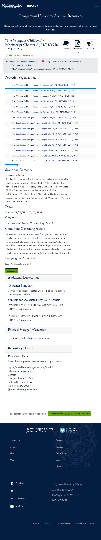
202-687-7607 (59, 500)
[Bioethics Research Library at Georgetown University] (68, 429)
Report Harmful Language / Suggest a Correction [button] (69, 413)
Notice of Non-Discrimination (85, 523)
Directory (14, 446)
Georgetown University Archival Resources (50, 16)
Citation (66, 48)
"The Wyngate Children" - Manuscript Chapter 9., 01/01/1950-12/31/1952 (43, 106)
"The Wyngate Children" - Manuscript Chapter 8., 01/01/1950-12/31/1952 (43, 101)
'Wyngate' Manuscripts (21, 65)
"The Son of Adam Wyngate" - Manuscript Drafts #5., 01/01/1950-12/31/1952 (45, 144)
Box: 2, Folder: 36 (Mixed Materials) (31, 338)
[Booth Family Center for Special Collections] (40, 429)
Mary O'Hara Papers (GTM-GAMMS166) (63, 61)
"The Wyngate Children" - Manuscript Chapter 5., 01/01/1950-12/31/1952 (43, 85)
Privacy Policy (35, 523)
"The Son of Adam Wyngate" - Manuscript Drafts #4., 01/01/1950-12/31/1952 (45, 139)
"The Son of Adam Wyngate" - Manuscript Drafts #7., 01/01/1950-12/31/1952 (45, 155)
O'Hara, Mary (37, 223)
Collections (61, 453)
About (58, 466)
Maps (12, 459)
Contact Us (15, 440)
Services (59, 440)
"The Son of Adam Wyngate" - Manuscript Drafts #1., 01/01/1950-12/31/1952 (45, 123)
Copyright (48, 523)
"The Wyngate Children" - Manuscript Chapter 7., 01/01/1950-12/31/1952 (43, 95)
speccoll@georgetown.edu (24, 389)
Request (90, 48)
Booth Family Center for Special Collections (42, 25)
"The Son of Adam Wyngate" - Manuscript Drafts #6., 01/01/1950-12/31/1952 (45, 150)
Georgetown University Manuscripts (23, 61)
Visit (12, 453)
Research (60, 446)
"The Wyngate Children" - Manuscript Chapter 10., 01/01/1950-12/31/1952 (44, 112)
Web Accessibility (63, 523)
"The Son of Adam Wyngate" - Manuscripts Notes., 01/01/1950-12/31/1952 (44, 117)
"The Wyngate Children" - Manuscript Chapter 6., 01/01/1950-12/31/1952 (43, 90)
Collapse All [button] (12, 270)
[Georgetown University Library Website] (20, 5)
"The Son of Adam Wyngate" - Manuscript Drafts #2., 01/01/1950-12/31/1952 (45, 128)
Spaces (59, 459)
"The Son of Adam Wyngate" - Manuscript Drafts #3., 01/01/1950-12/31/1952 (45, 134)
